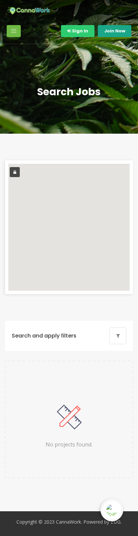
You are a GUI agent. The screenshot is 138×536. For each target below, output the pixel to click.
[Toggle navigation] (14, 31)
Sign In (79, 31)
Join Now (114, 31)
